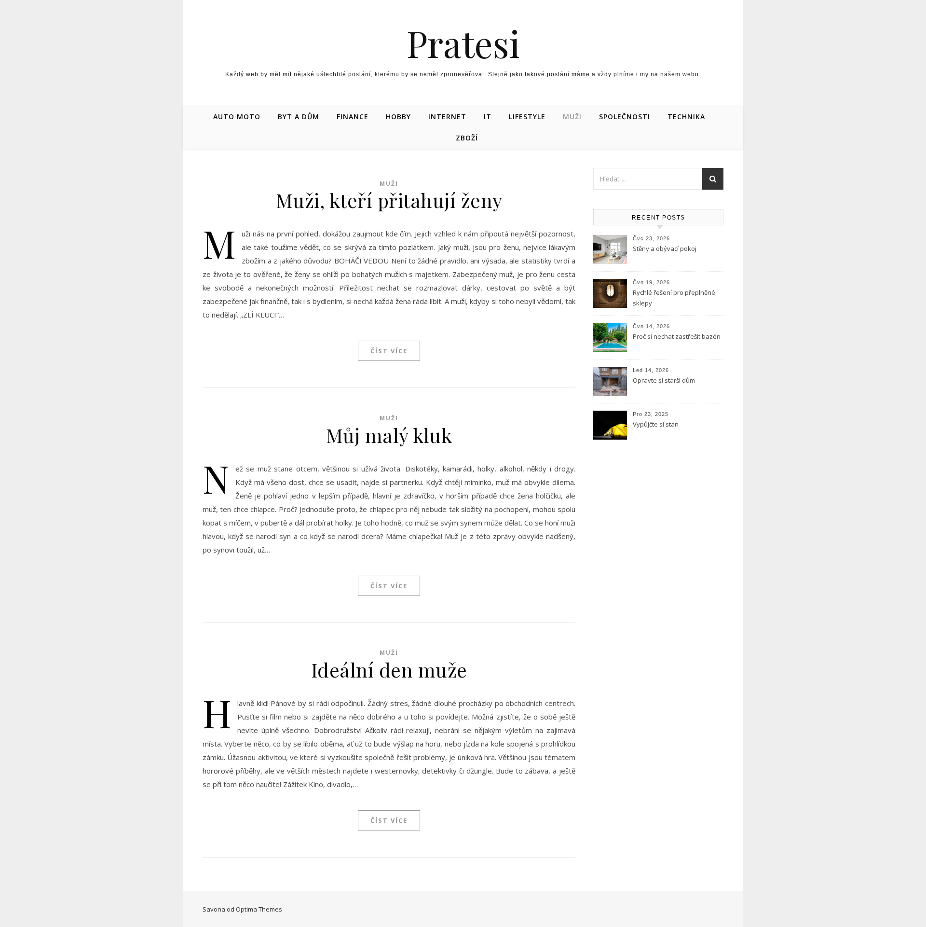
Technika (686, 116)
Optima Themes (259, 909)
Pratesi (463, 43)
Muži (572, 116)
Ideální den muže (389, 669)
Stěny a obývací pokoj (664, 248)
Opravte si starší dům (664, 380)
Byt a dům (298, 116)
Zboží (467, 137)
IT (487, 116)
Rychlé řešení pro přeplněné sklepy (674, 297)
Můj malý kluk (389, 435)
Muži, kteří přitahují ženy (389, 200)
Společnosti (624, 116)
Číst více (389, 350)
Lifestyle (527, 116)
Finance (352, 116)
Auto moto (236, 116)
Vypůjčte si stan (656, 424)
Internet (447, 116)
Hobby (398, 116)
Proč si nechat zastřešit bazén (677, 336)
